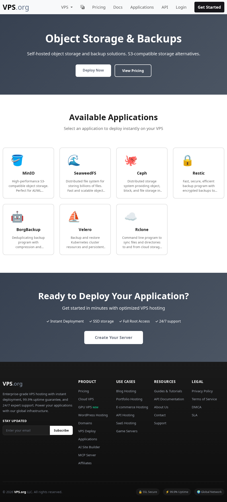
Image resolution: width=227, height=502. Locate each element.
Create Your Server (113, 337)
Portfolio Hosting (129, 399)
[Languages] (82, 7)
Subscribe (61, 430)
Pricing (99, 7)
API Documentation (169, 399)
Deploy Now (93, 70)
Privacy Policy (202, 391)
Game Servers (126, 431)
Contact (160, 415)
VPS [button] (65, 7)
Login (181, 7)
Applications (142, 7)
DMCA (197, 407)
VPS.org (20, 492)
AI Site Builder (89, 447)
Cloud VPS (86, 399)
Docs (118, 7)
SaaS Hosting (126, 423)
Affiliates (85, 463)
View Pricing (133, 70)
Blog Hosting (126, 391)
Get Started (209, 7)
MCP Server (87, 455)
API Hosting (125, 415)
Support (160, 423)
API (165, 7)
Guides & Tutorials (168, 391)
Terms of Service (204, 399)
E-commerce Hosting (132, 407)
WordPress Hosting (93, 415)
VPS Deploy (87, 431)
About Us (161, 407)
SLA (195, 415)
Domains (85, 423)
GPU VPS (88, 407)
